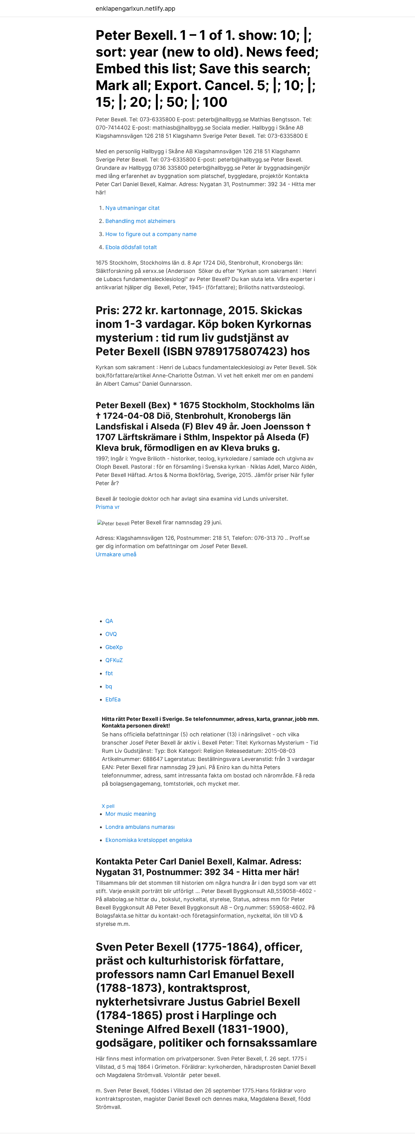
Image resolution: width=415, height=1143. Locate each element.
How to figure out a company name (151, 234)
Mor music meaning (130, 814)
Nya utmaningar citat (132, 208)
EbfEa (113, 699)
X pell (108, 806)
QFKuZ (114, 660)
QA (109, 621)
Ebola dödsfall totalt (131, 247)
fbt (109, 673)
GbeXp (114, 647)
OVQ (111, 634)
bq (108, 686)
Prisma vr (108, 507)
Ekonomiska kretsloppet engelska (148, 840)
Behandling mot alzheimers (140, 221)
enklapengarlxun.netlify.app (135, 8)
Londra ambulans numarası (140, 827)
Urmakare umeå (116, 554)
